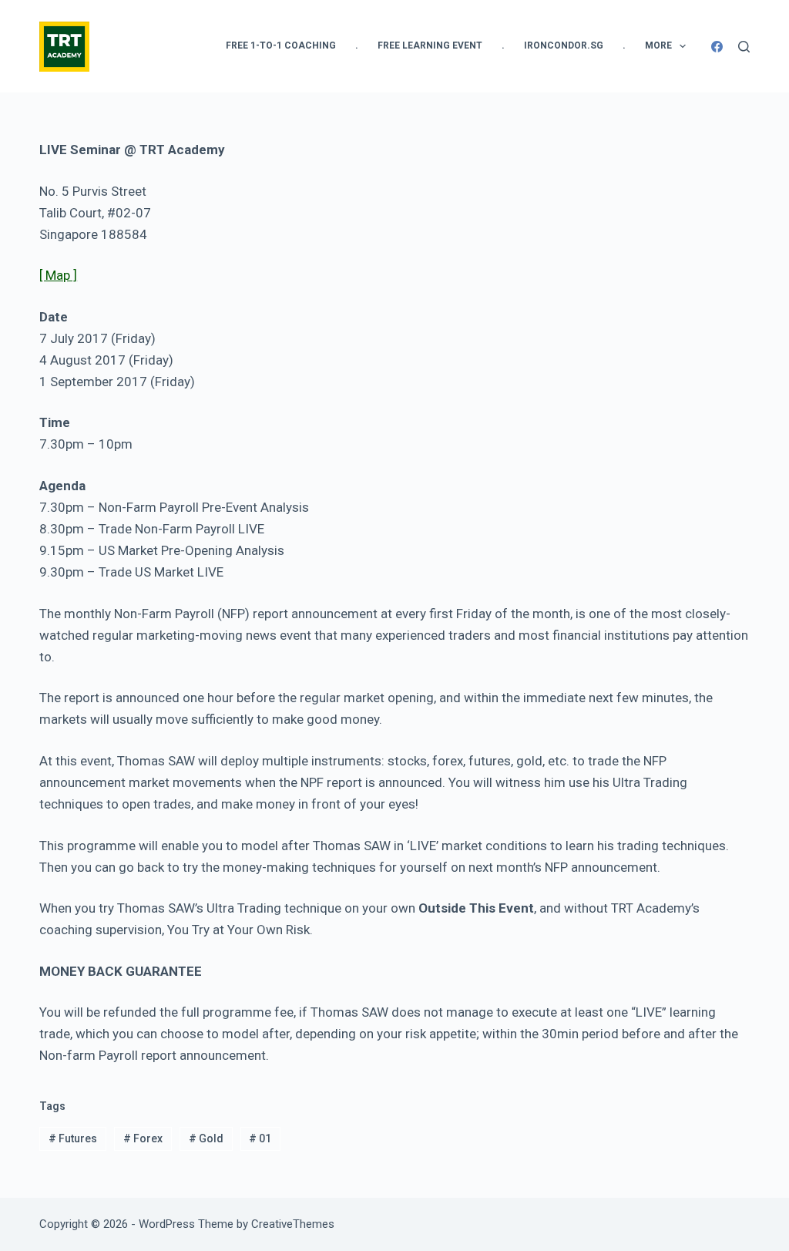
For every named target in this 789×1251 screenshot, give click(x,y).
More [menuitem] (658, 45)
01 (260, 1138)
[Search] (744, 46)
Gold (206, 1138)
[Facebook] (717, 46)
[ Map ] (58, 275)
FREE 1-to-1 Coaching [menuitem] (281, 45)
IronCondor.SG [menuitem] (563, 45)
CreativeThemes (292, 1224)
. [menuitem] (356, 45)
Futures (73, 1138)
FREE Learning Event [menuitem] (430, 45)
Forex (143, 1138)
